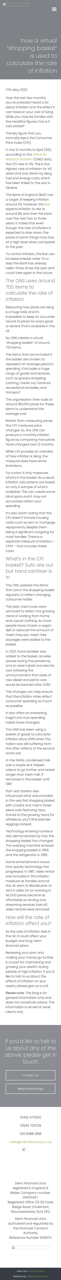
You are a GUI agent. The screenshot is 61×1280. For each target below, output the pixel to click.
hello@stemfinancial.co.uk (30, 1142)
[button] (54, 9)
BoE (47, 204)
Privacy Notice (36, 1271)
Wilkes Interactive (37, 1276)
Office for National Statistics (26, 157)
